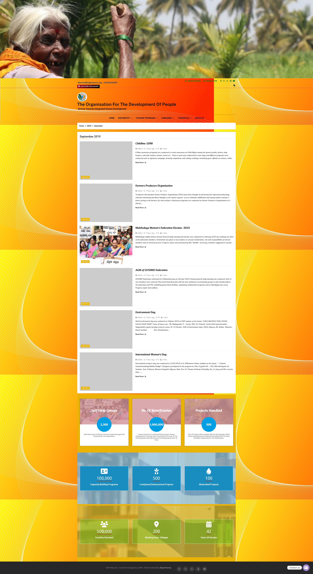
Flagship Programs (145, 118)
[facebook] (221, 81)
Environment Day (145, 312)
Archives (85, 177)
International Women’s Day (151, 354)
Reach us (199, 118)
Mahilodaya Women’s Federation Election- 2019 (162, 228)
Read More (139, 162)
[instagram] (223, 81)
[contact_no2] (97, 83)
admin (140, 148)
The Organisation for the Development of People (126, 104)
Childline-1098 (144, 143)
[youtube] (234, 81)
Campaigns (166, 118)
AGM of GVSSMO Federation (151, 270)
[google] (230, 81)
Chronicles (183, 118)
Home (111, 118)
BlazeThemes (165, 568)
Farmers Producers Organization (154, 186)
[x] (227, 81)
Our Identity (124, 118)
